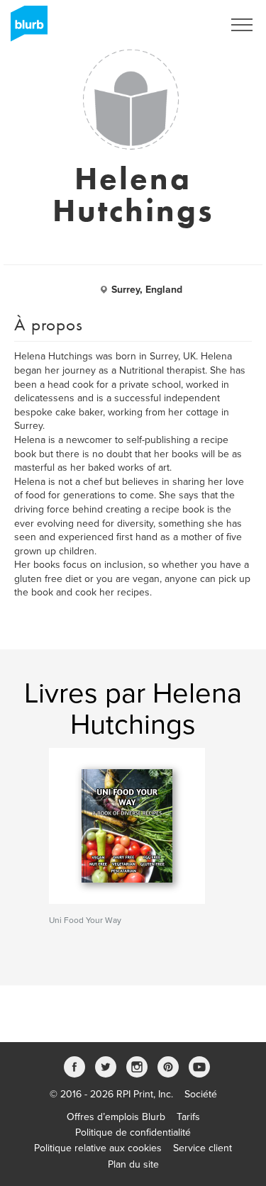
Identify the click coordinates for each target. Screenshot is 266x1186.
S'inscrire (184, 24)
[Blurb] (24, 28)
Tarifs (188, 1117)
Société (200, 1094)
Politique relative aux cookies (98, 1148)
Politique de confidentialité (133, 1132)
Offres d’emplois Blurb (116, 1117)
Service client (202, 1148)
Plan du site (133, 1164)
